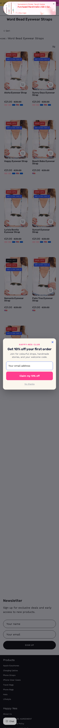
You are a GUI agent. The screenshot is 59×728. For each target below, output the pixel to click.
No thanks (30, 384)
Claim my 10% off (30, 375)
